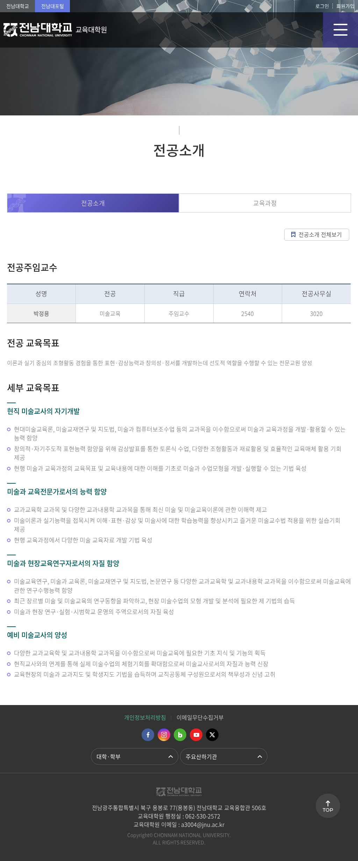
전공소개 (93, 203)
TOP (328, 810)
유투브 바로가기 (196, 734)
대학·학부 (108, 756)
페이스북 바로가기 (148, 734)
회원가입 (345, 5)
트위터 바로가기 (212, 734)
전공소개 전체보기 (320, 234)
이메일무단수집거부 (200, 717)
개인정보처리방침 (145, 717)
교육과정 (265, 203)
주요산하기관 (201, 756)
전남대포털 (52, 5)
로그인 (322, 5)
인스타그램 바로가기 (164, 734)
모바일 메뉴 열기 (340, 29)
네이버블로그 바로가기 (180, 734)
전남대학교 (17, 5)
